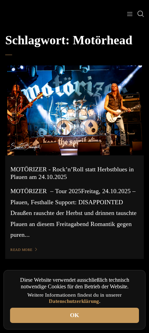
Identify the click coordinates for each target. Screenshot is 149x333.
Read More (21, 250)
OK (74, 315)
